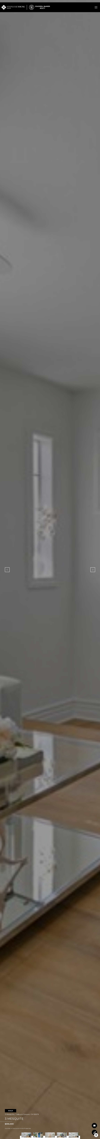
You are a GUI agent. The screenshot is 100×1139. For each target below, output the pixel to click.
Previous (7, 569)
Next (92, 569)
